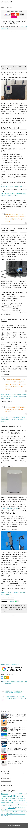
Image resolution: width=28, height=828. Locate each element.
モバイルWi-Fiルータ (15, 812)
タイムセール (5, 808)
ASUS (17, 793)
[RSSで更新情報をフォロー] (7, 677)
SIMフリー (14, 798)
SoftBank (22, 14)
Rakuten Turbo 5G (15, 681)
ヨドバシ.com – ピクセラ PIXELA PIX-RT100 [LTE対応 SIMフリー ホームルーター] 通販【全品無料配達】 (14, 419)
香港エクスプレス (8, 815)
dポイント (22, 794)
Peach (6, 798)
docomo (13, 14)
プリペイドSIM (4, 811)
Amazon (4, 793)
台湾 (7, 814)
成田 (9, 814)
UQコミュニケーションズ (11, 800)
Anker (11, 793)
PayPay (3, 798)
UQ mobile (20, 798)
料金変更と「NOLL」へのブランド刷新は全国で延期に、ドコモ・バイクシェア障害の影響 (16, 729)
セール (17, 805)
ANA (9, 793)
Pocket (12, 601)
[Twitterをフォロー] (2, 677)
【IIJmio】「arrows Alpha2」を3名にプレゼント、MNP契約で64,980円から (17, 750)
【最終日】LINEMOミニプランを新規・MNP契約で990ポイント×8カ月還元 (14, 698)
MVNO (21, 796)
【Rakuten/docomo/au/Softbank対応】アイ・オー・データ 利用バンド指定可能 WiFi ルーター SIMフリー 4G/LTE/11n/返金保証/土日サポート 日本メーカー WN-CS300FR (15, 384)
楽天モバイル (15, 814)
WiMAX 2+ (22, 800)
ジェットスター (9, 805)
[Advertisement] (14, 48)
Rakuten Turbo (6, 681)
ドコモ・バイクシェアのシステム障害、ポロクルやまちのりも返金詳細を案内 (16, 716)
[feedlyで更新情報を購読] (5, 677)
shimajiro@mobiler (7, 2)
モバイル (20, 26)
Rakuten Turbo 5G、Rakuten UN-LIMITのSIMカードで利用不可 (14, 691)
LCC (13, 796)
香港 (2, 815)
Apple (14, 793)
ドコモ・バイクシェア (11, 810)
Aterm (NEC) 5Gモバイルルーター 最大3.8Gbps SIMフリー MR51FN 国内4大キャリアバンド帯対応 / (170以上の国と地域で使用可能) (15, 218)
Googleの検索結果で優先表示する (10, 664)
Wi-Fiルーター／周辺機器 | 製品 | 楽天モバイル (13, 186)
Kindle (9, 796)
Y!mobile (3, 802)
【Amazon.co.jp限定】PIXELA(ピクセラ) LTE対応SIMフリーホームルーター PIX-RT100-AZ (15, 409)
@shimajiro (8, 683)
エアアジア (8, 802)
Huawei (3, 796)
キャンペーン (17, 802)
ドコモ (11, 808)
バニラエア (18, 810)
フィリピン (23, 810)
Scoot (10, 798)
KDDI (17, 14)
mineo (17, 796)
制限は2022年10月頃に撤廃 (10, 509)
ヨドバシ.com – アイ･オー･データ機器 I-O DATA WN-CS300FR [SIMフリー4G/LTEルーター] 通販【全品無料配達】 (14, 396)
